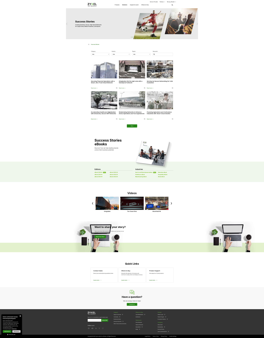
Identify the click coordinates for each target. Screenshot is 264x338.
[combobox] (20, 316)
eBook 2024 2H (114, 174)
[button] (12, 334)
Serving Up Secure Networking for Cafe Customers (160, 82)
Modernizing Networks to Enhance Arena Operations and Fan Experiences (131, 112)
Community (116, 316)
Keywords (155, 51)
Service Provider (154, 1)
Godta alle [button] (7, 331)
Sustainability (160, 326)
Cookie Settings (172, 336)
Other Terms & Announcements (120, 323)
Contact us (132, 304)
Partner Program (161, 316)
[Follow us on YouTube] (92, 328)
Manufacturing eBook (141, 176)
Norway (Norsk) (171, 1)
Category (93, 51)
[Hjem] (88, 44)
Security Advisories (117, 321)
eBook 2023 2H (114, 176)
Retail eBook (161, 176)
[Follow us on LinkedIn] (96, 328)
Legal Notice (147, 336)
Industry (113, 51)
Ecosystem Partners (162, 319)
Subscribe (104, 320)
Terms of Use (156, 336)
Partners (162, 1)
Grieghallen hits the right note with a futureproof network (130, 82)
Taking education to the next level (84, 25)
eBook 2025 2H (114, 172)
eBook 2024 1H (98, 176)
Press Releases (139, 322)
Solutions (124, 4)
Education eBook (162, 172)
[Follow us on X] (99, 328)
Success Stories (161, 329)
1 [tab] (130, 37)
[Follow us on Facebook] (89, 328)
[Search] (172, 5)
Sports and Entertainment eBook (145, 172)
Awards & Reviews (139, 324)
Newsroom (138, 320)
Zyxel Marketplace (139, 314)
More (132, 126)
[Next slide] (197, 24)
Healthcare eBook (140, 174)
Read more (93, 88)
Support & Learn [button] (134, 4)
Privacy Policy (164, 336)
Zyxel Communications (162, 331)
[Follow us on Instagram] (102, 328)
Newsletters (138, 326)
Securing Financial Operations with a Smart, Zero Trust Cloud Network (103, 82)
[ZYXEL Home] (92, 4)
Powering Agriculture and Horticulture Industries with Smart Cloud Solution (159, 112)
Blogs (137, 329)
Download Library (117, 319)
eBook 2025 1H (98, 174)
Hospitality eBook (162, 174)
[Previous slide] (67, 24)
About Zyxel (160, 324)
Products (117, 4)
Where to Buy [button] (145, 4)
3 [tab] (133, 37)
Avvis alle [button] (16, 331)
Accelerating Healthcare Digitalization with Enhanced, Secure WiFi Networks (103, 112)
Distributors (138, 316)
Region (134, 51)
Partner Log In (160, 314)
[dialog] (11, 325)
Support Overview (117, 314)
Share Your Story (100, 236)
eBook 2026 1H (100, 172)
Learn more (96, 280)
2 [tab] (132, 37)
